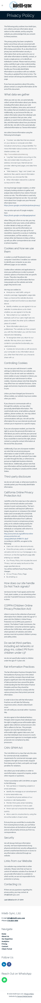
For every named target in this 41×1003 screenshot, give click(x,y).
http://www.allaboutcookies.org (16, 154)
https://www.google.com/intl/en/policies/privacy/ (22, 205)
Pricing (4, 944)
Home (4, 934)
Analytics (5, 941)
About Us (5, 936)
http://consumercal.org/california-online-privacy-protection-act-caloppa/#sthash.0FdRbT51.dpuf (18, 536)
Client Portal (7, 949)
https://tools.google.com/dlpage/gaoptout (20, 215)
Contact (5, 946)
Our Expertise (7, 939)
